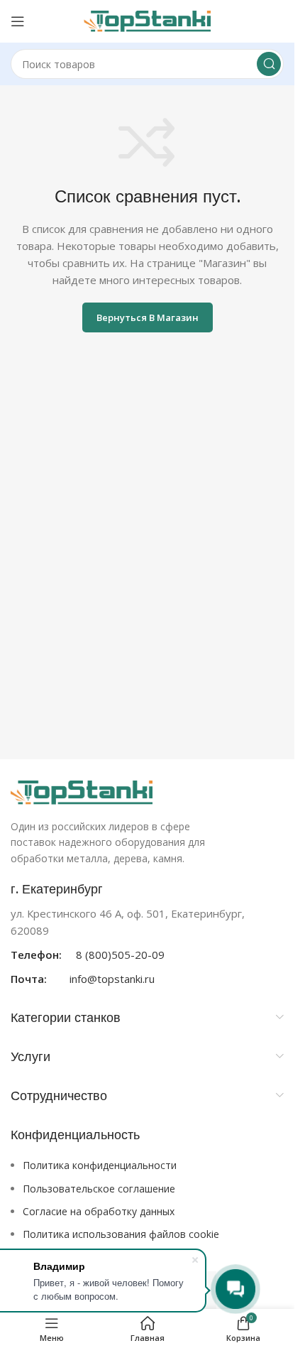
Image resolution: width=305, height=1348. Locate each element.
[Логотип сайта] (147, 20)
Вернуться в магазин (147, 317)
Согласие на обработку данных (98, 1211)
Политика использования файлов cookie (121, 1234)
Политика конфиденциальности (100, 1165)
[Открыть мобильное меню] (18, 21)
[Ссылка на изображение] (81, 791)
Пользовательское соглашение (99, 1188)
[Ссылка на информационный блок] (147, 933)
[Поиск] (269, 64)
